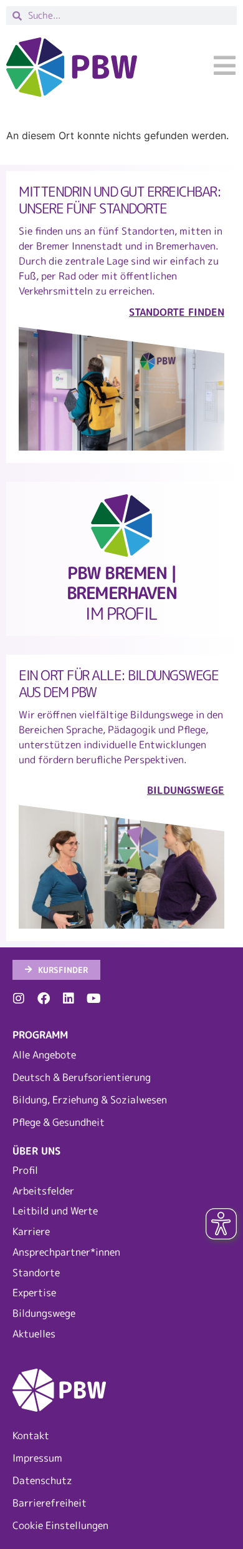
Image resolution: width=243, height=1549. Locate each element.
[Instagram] (18, 998)
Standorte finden (176, 312)
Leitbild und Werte (55, 1211)
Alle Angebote (44, 1055)
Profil (25, 1170)
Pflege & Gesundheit (58, 1122)
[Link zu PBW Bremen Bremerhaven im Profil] (121, 525)
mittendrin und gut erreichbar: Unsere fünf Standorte (120, 200)
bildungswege (185, 790)
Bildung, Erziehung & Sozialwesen (89, 1100)
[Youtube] (93, 998)
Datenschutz (42, 1480)
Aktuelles (33, 1334)
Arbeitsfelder (43, 1191)
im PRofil (122, 593)
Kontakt (30, 1435)
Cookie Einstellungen (60, 1525)
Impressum (37, 1458)
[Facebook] (43, 998)
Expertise (34, 1292)
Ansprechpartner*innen (66, 1252)
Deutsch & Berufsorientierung (81, 1077)
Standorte (36, 1272)
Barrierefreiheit (49, 1503)
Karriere (31, 1231)
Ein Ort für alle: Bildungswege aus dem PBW (118, 683)
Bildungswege (43, 1313)
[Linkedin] (68, 998)
